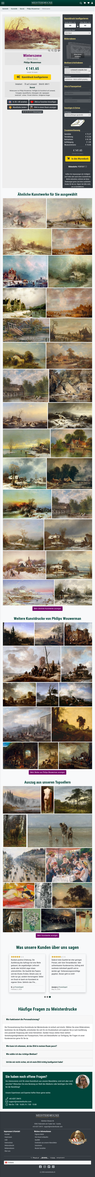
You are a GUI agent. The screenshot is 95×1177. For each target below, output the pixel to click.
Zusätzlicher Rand (69, 30)
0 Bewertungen (37, 112)
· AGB (5, 1140)
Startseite (5, 9)
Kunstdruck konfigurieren (34, 77)
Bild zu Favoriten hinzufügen (44, 102)
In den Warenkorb (79, 158)
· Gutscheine (38, 1145)
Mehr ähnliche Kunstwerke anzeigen (47, 608)
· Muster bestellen (40, 1148)
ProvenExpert (23, 987)
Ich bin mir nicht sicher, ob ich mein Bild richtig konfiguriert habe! (34, 1062)
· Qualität (37, 1140)
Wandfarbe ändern (19, 107)
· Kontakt (7, 1134)
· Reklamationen (9, 1148)
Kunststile (14, 9)
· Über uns (7, 1151)
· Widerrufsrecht (9, 1145)
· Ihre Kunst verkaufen (41, 1137)
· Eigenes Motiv (39, 1134)
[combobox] (77, 33)
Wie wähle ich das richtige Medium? (21, 1054)
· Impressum (8, 1137)
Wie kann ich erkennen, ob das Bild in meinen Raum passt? (31, 1046)
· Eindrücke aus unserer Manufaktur (45, 1143)
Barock (22, 9)
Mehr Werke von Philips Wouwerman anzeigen (47, 772)
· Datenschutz (8, 1143)
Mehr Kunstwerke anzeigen (47, 935)
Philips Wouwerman (33, 9)
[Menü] (2, 3)
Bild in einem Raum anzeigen (44, 107)
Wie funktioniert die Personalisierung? (23, 1019)
